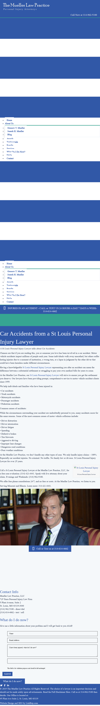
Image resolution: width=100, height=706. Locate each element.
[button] (84, 15)
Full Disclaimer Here (61, 692)
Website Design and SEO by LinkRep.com (19, 703)
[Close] (1, 615)
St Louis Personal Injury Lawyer (37, 367)
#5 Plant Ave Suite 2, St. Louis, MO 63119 (19, 698)
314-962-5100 (86, 692)
